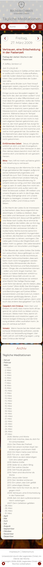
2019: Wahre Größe (15, 462)
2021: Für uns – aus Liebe (18, 454)
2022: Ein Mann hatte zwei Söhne (22, 452)
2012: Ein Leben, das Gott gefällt (21, 483)
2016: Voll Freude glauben (19, 470)
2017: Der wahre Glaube (18, 467)
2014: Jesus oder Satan (17, 478)
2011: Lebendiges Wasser (18, 485)
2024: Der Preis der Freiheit (19, 444)
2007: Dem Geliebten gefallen (21, 503)
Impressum (14, 552)
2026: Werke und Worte (18, 437)
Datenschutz (28, 552)
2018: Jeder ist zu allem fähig (20, 465)
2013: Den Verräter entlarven (20, 480)
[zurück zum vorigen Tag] (5, 38)
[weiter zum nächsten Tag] (38, 38)
